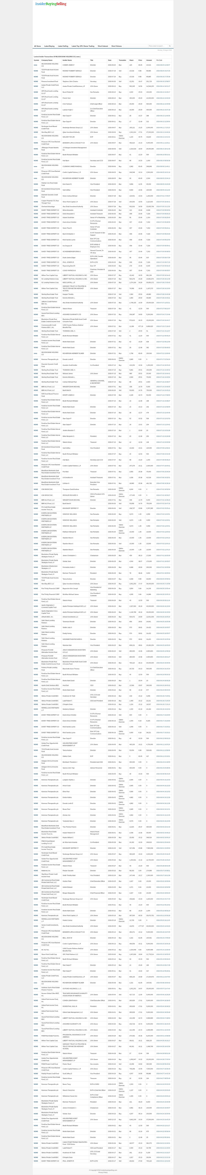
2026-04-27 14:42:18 (163, 1073)
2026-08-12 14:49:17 (163, 92)
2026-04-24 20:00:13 (163, 1096)
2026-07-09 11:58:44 (163, 448)
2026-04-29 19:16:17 (163, 1040)
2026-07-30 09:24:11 (163, 228)
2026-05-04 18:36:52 (163, 1006)
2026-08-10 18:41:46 (163, 149)
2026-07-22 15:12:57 (163, 331)
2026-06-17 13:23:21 (163, 727)
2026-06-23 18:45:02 (163, 685)
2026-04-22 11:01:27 (163, 1125)
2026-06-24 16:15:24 (163, 669)
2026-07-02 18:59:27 (163, 495)
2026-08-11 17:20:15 (163, 127)
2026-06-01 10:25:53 (163, 848)
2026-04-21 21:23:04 (163, 1148)
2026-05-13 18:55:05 (163, 954)
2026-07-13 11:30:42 (163, 424)
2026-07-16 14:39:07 (163, 382)
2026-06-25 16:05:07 (163, 627)
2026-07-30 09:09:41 (163, 246)
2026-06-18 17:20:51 (163, 696)
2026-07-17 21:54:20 (163, 359)
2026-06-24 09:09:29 (163, 680)
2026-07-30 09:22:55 (163, 240)
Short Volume (116, 46)
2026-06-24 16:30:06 (163, 663)
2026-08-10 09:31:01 (163, 155)
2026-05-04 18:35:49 (163, 1012)
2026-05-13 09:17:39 (163, 965)
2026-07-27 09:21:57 (163, 309)
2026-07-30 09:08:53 (163, 251)
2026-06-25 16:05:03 (163, 645)
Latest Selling (63, 46)
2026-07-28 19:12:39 (163, 279)
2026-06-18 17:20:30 (163, 701)
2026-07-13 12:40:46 (163, 413)
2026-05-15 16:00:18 (163, 944)
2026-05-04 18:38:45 (163, 1000)
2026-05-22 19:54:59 (163, 887)
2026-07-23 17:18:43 (163, 326)
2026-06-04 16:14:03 (163, 780)
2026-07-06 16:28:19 (163, 483)
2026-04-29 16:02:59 (163, 1046)
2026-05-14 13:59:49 (163, 950)
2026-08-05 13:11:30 (163, 190)
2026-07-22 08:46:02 (163, 347)
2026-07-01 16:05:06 (163, 567)
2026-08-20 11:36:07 (163, 65)
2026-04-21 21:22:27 (163, 1153)
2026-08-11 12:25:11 (163, 143)
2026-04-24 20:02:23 (163, 1084)
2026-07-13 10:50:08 (163, 430)
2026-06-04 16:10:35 (163, 815)
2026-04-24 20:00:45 (163, 1090)
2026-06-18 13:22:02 (163, 709)
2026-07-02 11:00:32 (163, 532)
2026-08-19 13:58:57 (163, 81)
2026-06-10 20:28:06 (163, 768)
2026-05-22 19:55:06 (163, 881)
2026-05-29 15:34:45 (163, 854)
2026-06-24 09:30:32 (163, 674)
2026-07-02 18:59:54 (163, 489)
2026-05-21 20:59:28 (163, 915)
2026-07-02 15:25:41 (163, 508)
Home (38, 46)
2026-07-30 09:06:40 (163, 266)
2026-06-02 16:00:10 (163, 837)
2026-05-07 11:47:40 (163, 989)
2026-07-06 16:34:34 (163, 472)
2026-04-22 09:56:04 (163, 1131)
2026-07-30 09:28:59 (163, 222)
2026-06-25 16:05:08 (163, 621)
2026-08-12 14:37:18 (163, 110)
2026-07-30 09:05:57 (163, 270)
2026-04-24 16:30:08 (163, 1102)
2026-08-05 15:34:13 (163, 178)
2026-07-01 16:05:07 (163, 561)
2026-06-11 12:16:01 (163, 756)
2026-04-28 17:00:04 (163, 1059)
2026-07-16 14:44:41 (163, 373)
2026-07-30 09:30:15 (163, 214)
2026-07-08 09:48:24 (163, 460)
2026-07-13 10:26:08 (163, 436)
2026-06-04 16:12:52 (163, 791)
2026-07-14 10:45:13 (163, 390)
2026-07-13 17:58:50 (163, 395)
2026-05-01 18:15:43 (163, 1024)
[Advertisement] (103, 26)
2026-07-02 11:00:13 (163, 538)
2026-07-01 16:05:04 (163, 573)
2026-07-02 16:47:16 (163, 503)
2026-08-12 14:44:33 (163, 98)
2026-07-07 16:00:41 (163, 466)
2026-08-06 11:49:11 (163, 166)
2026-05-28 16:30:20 (163, 860)
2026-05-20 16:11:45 (163, 920)
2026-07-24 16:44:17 (163, 320)
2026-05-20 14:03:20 (163, 926)
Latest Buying (49, 46)
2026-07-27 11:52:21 (163, 303)
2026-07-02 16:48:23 (163, 500)
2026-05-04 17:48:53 (163, 1018)
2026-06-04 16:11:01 (163, 809)
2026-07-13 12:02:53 (163, 418)
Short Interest (103, 46)
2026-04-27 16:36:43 (163, 1069)
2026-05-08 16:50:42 (163, 983)
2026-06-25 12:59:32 (163, 651)
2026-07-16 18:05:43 (163, 365)
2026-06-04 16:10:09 (163, 821)
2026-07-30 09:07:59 (163, 257)
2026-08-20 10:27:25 (163, 71)
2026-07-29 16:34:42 (163, 275)
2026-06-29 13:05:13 (163, 594)
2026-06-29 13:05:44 (163, 588)
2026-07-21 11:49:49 (163, 353)
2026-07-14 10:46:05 (163, 387)
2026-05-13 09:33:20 (163, 959)
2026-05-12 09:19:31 (163, 971)
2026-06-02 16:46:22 (163, 833)
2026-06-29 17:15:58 (163, 584)
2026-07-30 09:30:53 (163, 210)
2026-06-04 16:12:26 (163, 797)
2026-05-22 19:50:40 (163, 893)
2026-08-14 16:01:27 (163, 86)
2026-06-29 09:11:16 (163, 600)
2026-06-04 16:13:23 (163, 785)
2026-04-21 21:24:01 (163, 1143)
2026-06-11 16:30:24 (163, 744)
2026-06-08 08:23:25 (163, 774)
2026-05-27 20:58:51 (163, 870)
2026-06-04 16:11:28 (163, 803)
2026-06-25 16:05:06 (163, 639)
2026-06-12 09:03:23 (163, 738)
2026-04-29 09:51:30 (163, 1053)
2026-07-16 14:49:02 (163, 370)
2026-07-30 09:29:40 (163, 217)
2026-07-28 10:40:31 (163, 298)
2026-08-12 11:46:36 (163, 116)
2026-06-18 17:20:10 (163, 704)
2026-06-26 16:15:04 (163, 606)
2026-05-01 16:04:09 (163, 1030)
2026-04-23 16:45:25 (163, 1119)
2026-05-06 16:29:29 (163, 994)
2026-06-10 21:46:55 (163, 762)
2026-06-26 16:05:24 (163, 617)
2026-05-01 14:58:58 (163, 1036)
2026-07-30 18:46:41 (163, 202)
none (35, 65)
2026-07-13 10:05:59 (163, 442)
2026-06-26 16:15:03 (163, 612)
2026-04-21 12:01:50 (163, 1161)
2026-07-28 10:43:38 (163, 294)
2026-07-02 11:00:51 (163, 514)
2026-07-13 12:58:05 (163, 407)
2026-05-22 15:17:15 (163, 899)
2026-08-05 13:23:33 (163, 184)
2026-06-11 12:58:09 (163, 750)
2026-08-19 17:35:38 (163, 77)
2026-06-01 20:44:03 (163, 842)
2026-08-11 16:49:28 (163, 132)
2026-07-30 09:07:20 (163, 262)
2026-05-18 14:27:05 (163, 932)
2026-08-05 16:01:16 (163, 172)
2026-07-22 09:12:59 (163, 342)
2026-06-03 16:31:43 (163, 827)
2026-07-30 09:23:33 (163, 234)
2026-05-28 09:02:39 (163, 866)
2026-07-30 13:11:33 (163, 206)
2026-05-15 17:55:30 (163, 938)
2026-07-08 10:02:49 (163, 454)
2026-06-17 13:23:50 (163, 715)
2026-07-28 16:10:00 (163, 288)
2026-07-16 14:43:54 (163, 377)
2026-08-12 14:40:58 (163, 104)
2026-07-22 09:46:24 (163, 336)
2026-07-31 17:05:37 (163, 196)
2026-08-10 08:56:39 (163, 160)
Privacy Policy (103, 1172)
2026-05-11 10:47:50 (163, 977)
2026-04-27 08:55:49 (163, 1078)
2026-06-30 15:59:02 (163, 579)
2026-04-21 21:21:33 (163, 1157)
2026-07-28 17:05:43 (163, 282)
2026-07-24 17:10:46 (163, 314)
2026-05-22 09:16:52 (163, 905)
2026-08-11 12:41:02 (163, 137)
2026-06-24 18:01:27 (163, 657)
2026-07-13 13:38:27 (163, 401)
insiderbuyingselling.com (109, 1170)
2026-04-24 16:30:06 (163, 1114)
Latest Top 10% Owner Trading (83, 46)
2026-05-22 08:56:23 (163, 911)
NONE (36, 71)
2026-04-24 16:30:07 (163, 1108)
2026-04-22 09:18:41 (163, 1137)
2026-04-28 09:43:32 (163, 1064)
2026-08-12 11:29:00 (163, 121)
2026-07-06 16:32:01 (163, 477)
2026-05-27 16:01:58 (163, 875)
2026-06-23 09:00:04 (163, 690)
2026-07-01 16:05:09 (163, 555)
